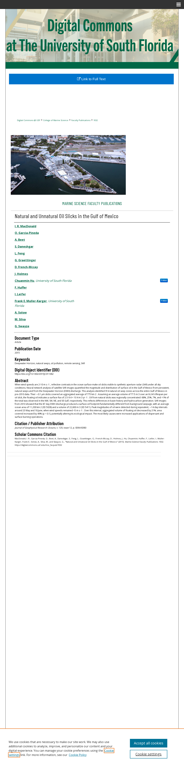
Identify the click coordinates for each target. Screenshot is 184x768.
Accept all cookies (148, 743)
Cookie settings (148, 754)
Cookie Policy (78, 755)
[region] (92, 748)
